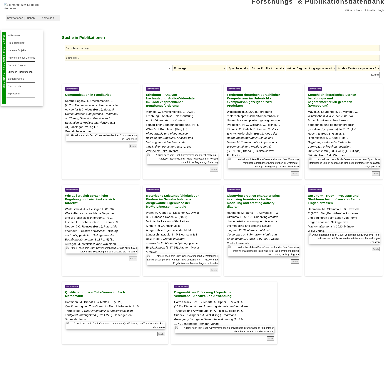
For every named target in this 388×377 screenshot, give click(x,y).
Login (381, 10)
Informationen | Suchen (21, 18)
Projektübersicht (16, 43)
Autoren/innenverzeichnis (21, 57)
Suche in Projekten (18, 65)
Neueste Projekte (17, 50)
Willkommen (14, 35)
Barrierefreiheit (16, 78)
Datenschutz (14, 86)
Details (133, 146)
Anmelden (48, 18)
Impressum (14, 93)
